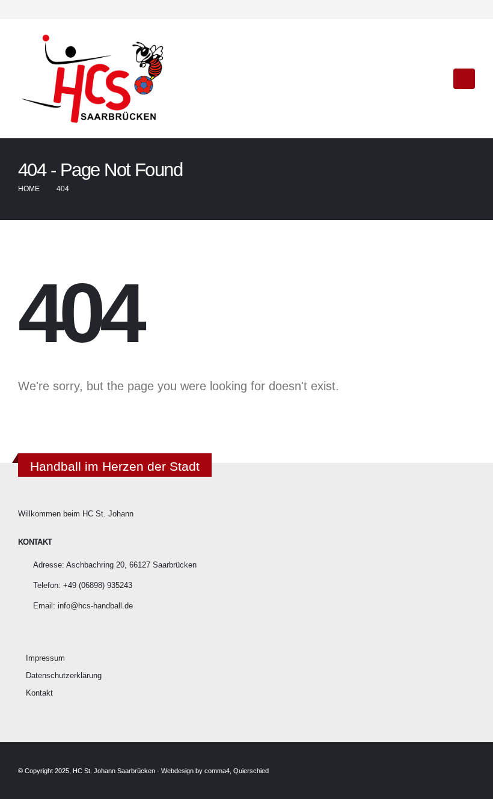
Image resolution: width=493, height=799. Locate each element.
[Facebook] (446, 9)
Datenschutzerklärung (64, 676)
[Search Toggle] (436, 79)
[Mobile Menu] (464, 79)
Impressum (45, 658)
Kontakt (39, 693)
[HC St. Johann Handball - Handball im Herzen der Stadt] (93, 78)
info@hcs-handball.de (95, 606)
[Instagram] (466, 9)
